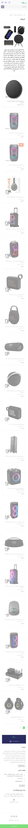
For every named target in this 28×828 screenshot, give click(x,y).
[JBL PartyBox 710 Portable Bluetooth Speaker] (14, 510)
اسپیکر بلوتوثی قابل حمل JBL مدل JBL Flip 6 (15, 358)
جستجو (13, 826)
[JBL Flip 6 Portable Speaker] (14, 347)
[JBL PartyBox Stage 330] (14, 153)
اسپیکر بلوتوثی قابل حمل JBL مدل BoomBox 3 (14, 554)
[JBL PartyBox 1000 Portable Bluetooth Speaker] (14, 444)
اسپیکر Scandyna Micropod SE (17, 717)
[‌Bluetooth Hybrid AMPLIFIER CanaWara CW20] (14, 673)
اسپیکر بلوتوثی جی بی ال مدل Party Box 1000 (15, 456)
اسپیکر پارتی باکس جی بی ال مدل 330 (16, 165)
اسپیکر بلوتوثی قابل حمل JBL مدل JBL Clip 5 (14, 326)
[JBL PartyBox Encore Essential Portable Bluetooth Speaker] (14, 476)
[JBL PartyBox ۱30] (14, 121)
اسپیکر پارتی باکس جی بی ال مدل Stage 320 (15, 229)
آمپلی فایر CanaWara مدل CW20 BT (16, 685)
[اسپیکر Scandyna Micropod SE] (14, 705)
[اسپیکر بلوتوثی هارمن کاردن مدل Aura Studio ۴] (14, 608)
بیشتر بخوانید (21, 766)
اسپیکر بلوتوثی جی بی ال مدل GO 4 (17, 294)
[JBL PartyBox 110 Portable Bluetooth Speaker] (14, 640)
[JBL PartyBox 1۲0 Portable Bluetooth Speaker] (14, 249)
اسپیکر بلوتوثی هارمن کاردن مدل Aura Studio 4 (14, 619)
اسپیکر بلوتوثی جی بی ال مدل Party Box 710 (15, 522)
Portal (10, 820)
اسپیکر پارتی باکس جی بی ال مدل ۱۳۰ (16, 133)
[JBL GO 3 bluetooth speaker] (14, 412)
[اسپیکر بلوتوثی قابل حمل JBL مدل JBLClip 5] (14, 185)
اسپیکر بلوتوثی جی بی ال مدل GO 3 (16, 424)
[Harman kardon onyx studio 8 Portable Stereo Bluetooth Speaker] (14, 379)
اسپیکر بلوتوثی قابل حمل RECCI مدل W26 (15, 197)
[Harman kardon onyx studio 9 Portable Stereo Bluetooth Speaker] (14, 89)
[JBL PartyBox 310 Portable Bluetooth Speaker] (14, 574)
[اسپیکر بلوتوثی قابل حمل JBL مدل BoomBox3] (14, 542)
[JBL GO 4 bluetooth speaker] (14, 283)
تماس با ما (22, 785)
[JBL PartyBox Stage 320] (14, 217)
